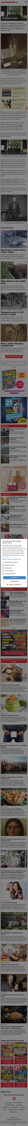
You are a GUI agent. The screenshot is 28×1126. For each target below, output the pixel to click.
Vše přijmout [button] (14, 577)
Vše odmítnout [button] (14, 581)
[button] (14, 559)
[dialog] (14, 563)
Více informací (5, 557)
